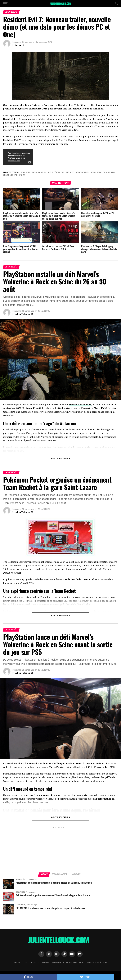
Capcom (26, 172)
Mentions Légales (97, 962)
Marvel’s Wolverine (80, 404)
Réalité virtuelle (106, 172)
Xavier (18, 45)
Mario (45, 962)
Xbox (22, 175)
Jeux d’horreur (56, 172)
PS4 (93, 172)
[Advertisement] (60, 849)
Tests (17, 962)
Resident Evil (10, 175)
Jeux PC (70, 172)
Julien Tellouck (22, 314)
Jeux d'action (39, 172)
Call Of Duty (31, 962)
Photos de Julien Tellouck (68, 962)
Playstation (83, 172)
